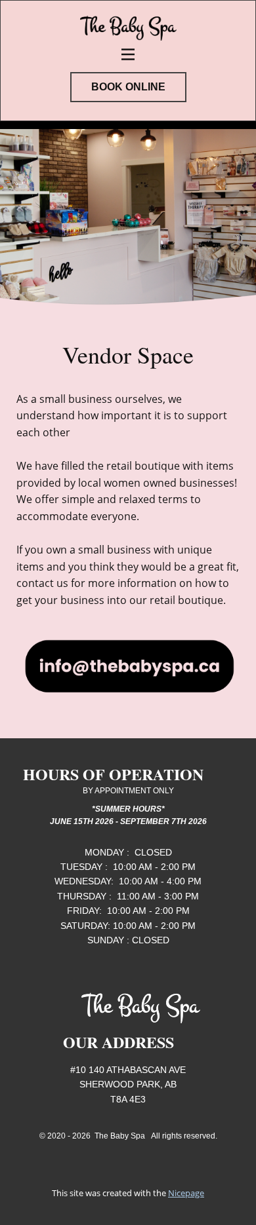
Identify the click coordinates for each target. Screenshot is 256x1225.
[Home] (128, 25)
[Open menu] (128, 54)
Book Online (128, 86)
